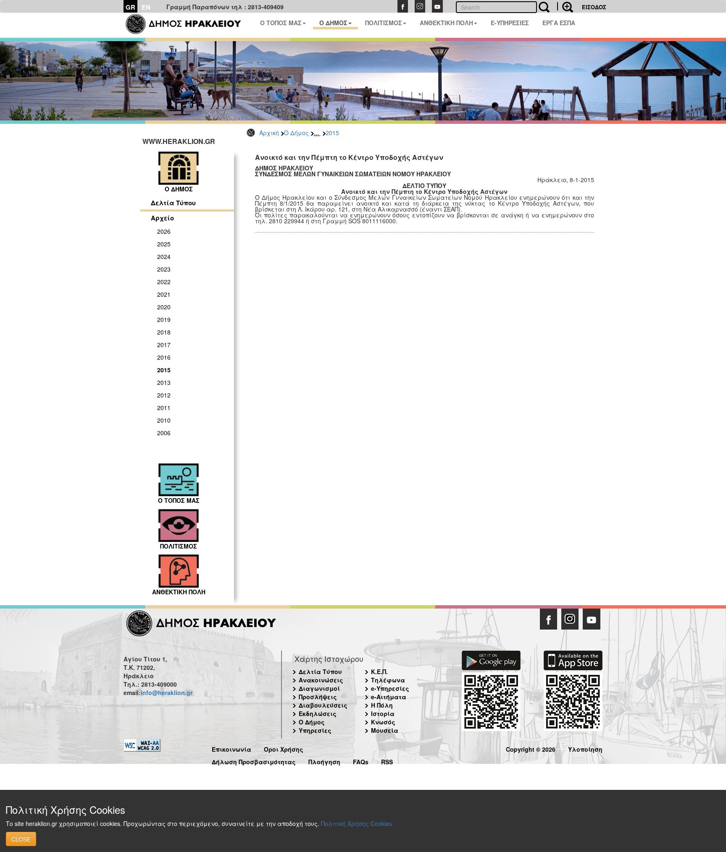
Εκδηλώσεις (318, 713)
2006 (164, 433)
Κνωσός (383, 722)
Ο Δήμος (296, 132)
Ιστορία (383, 713)
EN (146, 7)
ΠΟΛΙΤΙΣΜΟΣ (383, 22)
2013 (164, 382)
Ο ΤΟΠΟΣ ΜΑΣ (281, 22)
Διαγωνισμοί (319, 688)
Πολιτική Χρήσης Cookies (356, 823)
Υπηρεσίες (315, 730)
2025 (164, 244)
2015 (332, 132)
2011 (164, 407)
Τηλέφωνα (388, 680)
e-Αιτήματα (388, 697)
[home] (188, 25)
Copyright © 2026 (530, 748)
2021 (164, 294)
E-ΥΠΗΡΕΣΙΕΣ (510, 22)
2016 (164, 357)
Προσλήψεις (318, 697)
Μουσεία (384, 730)
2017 (164, 344)
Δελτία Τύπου (173, 202)
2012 (164, 395)
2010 (164, 420)
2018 (164, 332)
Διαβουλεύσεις (323, 705)
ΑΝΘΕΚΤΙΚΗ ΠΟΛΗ (446, 22)
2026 (164, 231)
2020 (164, 307)
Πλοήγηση (324, 761)
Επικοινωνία (231, 748)
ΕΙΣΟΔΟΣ (594, 7)
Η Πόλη (382, 705)
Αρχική (269, 132)
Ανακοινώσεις (321, 680)
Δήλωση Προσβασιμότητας (254, 761)
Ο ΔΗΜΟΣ (333, 22)
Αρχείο (162, 217)
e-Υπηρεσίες (390, 688)
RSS (387, 761)
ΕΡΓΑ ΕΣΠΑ (558, 22)
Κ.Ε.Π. (379, 671)
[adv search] (565, 6)
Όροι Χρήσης (283, 748)
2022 (164, 281)
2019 (164, 319)
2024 (164, 256)
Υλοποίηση (585, 748)
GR (130, 7)
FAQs (360, 761)
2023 (164, 269)
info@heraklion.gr (166, 692)
